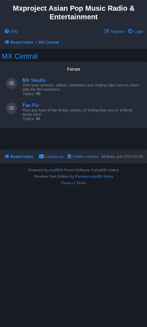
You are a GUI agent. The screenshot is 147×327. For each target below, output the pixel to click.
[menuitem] (11, 31)
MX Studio (34, 80)
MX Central (19, 56)
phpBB (54, 170)
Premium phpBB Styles (94, 176)
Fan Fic (30, 105)
